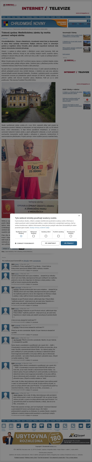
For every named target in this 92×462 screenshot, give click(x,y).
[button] (24, 243)
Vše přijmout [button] (69, 243)
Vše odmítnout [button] (50, 243)
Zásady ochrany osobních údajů (39, 227)
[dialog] (46, 231)
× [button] (79, 215)
